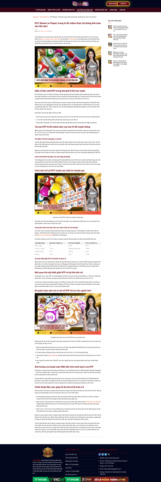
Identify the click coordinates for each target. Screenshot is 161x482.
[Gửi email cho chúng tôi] (108, 454)
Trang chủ (36, 17)
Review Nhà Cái (68, 10)
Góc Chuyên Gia (44, 17)
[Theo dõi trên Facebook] (99, 454)
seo (52, 31)
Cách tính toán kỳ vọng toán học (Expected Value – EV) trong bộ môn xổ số (120, 28)
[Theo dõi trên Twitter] (105, 454)
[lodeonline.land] (80, 4)
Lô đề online (36, 460)
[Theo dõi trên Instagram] (102, 454)
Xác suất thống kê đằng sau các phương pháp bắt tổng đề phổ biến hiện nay (120, 37)
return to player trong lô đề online (50, 39)
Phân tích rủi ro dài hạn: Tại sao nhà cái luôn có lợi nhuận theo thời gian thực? (120, 46)
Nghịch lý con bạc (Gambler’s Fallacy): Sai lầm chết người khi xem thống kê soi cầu (120, 54)
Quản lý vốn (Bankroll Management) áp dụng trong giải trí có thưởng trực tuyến (120, 63)
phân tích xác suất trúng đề (45, 235)
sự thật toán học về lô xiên (93, 402)
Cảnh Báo (113, 10)
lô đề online (71, 39)
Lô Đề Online (41, 10)
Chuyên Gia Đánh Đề (85, 10)
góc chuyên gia (53, 355)
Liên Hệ (122, 10)
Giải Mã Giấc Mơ (101, 10)
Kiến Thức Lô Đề (54, 10)
